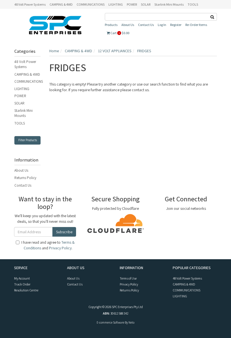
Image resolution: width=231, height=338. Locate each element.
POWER (132, 4)
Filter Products (27, 140)
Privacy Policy (60, 247)
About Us (127, 25)
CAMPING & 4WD (61, 4)
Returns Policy (25, 177)
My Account (22, 278)
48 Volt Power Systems (30, 4)
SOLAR (145, 4)
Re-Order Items (196, 25)
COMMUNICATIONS (91, 4)
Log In (162, 25)
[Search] (212, 17)
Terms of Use (128, 278)
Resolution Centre (26, 290)
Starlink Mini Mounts (169, 4)
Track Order (22, 284)
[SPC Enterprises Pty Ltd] (55, 24)
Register (175, 25)
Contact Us (146, 25)
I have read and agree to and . (48, 245)
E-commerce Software (110, 322)
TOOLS (193, 4)
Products (111, 25)
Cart (119, 33)
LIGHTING (115, 4)
